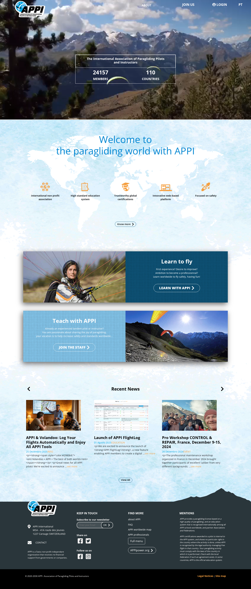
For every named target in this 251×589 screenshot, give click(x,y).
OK (105, 525)
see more (82, 453)
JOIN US (188, 4)
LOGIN (221, 4)
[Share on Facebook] (81, 541)
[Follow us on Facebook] (81, 556)
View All (125, 480)
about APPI (134, 519)
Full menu (136, 541)
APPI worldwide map (139, 529)
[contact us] (30, 543)
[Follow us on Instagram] (89, 556)
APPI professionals (138, 534)
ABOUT (146, 5)
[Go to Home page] (32, 13)
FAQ (130, 524)
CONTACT (41, 542)
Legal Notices (205, 576)
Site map (220, 576)
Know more (124, 224)
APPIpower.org (139, 550)
